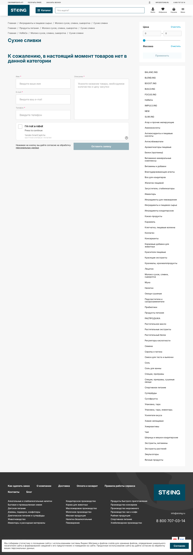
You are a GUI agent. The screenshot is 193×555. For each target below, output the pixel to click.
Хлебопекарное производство (126, 522)
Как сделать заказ (19, 485)
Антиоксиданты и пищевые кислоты (159, 134)
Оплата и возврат (87, 485)
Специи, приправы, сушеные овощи (159, 380)
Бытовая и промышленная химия (25, 504)
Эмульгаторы (152, 454)
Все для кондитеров (155, 177)
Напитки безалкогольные (79, 519)
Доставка (64, 485)
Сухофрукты (151, 398)
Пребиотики (151, 307)
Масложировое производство (81, 508)
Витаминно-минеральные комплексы (158, 159)
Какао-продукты (153, 216)
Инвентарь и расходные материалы (26, 522)
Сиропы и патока (153, 351)
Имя (18, 76)
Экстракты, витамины (156, 443)
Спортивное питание (155, 387)
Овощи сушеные (153, 293)
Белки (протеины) (154, 152)
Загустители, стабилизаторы (159, 188)
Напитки (149, 288)
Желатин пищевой (154, 183)
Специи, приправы (154, 374)
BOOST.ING (150, 83)
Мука (147, 282)
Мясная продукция (76, 515)
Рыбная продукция (120, 515)
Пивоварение (73, 522)
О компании (44, 485)
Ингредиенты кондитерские (159, 210)
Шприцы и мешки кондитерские (161, 437)
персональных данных (27, 147)
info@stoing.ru (162, 2)
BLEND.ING (150, 77)
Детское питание (17, 508)
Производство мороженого (125, 508)
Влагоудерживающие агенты (160, 172)
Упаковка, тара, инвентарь (158, 409)
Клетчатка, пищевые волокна (160, 227)
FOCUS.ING (150, 94)
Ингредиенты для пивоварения (161, 199)
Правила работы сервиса (120, 485)
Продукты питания (154, 312)
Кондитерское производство (81, 501)
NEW (147, 111)
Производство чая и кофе (124, 512)
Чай (147, 432)
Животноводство (16, 519)
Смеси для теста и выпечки (159, 357)
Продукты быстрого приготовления (129, 501)
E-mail (19, 92)
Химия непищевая (154, 421)
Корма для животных (77, 504)
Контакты (13, 491)
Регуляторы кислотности (157, 340)
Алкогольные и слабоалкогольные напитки (30, 501)
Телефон (20, 108)
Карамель (150, 221)
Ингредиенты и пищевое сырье (161, 205)
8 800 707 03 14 (179, 2)
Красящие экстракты (156, 257)
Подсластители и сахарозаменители (154, 300)
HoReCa (149, 100)
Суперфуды (151, 393)
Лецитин (149, 268)
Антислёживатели (154, 141)
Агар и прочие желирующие (159, 122)
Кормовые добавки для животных (157, 245)
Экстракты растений (155, 448)
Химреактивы (152, 426)
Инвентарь (150, 194)
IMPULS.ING (151, 105)
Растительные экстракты (158, 329)
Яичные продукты (154, 459)
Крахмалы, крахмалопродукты (161, 263)
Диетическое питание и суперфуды (26, 515)
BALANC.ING (151, 72)
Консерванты (151, 238)
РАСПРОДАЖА (152, 318)
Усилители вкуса (153, 415)
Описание (79, 76)
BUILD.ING (150, 89)
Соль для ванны (153, 368)
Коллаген (149, 233)
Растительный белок (155, 335)
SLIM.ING (149, 116)
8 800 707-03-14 (170, 521)
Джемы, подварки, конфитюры (24, 512)
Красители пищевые (155, 252)
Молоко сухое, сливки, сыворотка (156, 275)
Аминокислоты (152, 127)
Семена (149, 346)
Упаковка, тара (152, 404)
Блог (29, 491)
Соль (147, 362)
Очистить (176, 27)
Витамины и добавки (155, 166)
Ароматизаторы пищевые (158, 147)
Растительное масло (155, 324)
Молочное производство (78, 512)
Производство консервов (124, 504)
